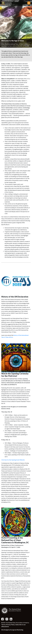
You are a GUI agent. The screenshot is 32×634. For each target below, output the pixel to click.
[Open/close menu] (28, 3)
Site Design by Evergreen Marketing (12, 630)
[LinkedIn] (12, 619)
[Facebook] (3, 619)
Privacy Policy (10, 624)
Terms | (3, 624)
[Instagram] (7, 619)
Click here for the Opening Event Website (13, 460)
